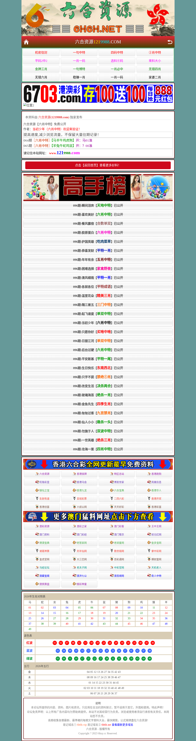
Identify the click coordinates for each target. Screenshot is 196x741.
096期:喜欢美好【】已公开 (98, 214)
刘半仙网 (82, 551)
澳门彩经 (82, 534)
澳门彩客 (119, 526)
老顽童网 (119, 542)
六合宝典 (119, 490)
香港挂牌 (82, 473)
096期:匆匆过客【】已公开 (98, 413)
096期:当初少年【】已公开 (98, 323)
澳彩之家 (82, 526)
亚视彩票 (82, 498)
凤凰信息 (156, 482)
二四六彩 (119, 498)
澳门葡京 (119, 534)
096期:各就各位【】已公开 (98, 287)
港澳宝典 (44, 542)
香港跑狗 (156, 473)
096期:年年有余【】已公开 (98, 260)
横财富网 (156, 559)
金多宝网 (156, 542)
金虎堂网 (44, 559)
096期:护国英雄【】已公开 (98, 241)
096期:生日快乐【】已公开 (98, 368)
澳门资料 (44, 534)
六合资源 (44, 473)
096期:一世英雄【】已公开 (98, 440)
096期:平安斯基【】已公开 (98, 359)
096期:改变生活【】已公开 (98, 386)
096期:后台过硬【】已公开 (98, 350)
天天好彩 (119, 506)
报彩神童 (82, 584)
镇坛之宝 (44, 490)
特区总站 (119, 473)
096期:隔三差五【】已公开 (98, 305)
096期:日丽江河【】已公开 (98, 341)
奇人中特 (156, 575)
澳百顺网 (119, 575)
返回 (170, 42)
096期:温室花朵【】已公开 (98, 296)
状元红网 (156, 534)
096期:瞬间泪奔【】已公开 (98, 205)
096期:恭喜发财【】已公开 (98, 251)
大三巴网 (82, 559)
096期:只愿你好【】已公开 (98, 332)
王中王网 (156, 526)
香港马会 (82, 482)
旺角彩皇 (44, 482)
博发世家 (119, 482)
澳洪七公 (82, 575)
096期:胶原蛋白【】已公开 (98, 232)
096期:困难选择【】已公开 (98, 269)
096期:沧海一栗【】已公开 (98, 449)
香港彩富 (156, 506)
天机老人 (156, 567)
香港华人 (156, 490)
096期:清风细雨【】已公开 (98, 278)
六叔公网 (82, 506)
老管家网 (82, 542)
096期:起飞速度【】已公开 (98, 314)
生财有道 (44, 498)
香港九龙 (82, 490)
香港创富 (44, 506)
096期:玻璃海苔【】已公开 (98, 395)
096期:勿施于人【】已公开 (98, 431)
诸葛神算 (44, 551)
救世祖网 (119, 551)
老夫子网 (82, 567)
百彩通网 (119, 559)
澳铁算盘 (44, 584)
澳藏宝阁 (44, 575)
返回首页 (26, 42)
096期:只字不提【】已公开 (98, 377)
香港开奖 (156, 498)
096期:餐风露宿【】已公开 (98, 223)
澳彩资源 (44, 526)
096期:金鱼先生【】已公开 (98, 404)
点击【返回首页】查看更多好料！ (98, 165)
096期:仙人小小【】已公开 (98, 422)
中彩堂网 (119, 567)
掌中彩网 (156, 551)
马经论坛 (44, 567)
